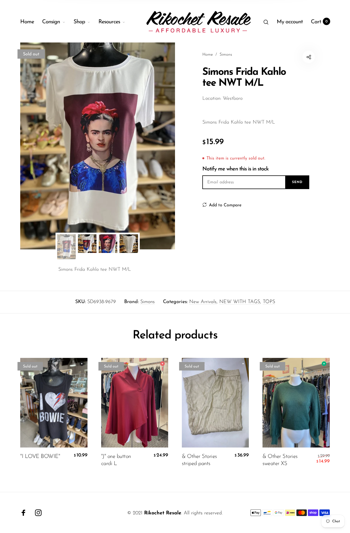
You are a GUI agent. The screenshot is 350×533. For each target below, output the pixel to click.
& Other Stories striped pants (199, 460)
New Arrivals (203, 302)
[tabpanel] (97, 145)
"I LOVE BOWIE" (40, 456)
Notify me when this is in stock (235, 169)
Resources (109, 22)
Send (297, 182)
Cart (319, 22)
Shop (79, 22)
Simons (147, 302)
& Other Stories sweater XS (280, 460)
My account (290, 22)
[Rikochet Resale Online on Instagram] (38, 512)
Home (27, 22)
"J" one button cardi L (116, 460)
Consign (51, 22)
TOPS (269, 302)
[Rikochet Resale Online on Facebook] (23, 512)
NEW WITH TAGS (239, 302)
